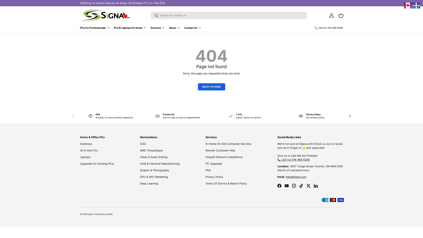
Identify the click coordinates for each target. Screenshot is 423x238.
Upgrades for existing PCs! (97, 163)
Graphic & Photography (154, 170)
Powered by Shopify (103, 214)
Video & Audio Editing (153, 157)
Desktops (86, 143)
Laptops (85, 157)
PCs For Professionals (93, 27)
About (172, 27)
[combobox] (229, 15)
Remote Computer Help (220, 150)
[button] (341, 15)
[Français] (416, 5)
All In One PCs (89, 150)
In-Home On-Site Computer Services (228, 143)
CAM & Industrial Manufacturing (160, 163)
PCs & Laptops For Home (128, 27)
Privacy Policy (214, 176)
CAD (143, 143)
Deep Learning (149, 183)
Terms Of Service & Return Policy (226, 183)
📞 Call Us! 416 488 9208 (328, 27)
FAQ (208, 170)
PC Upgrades (214, 163)
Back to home (211, 86)
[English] (408, 5)
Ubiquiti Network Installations (224, 157)
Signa (90, 214)
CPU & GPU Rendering (154, 176)
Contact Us (190, 27)
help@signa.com (296, 176)
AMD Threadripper (151, 150)
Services (156, 27)
